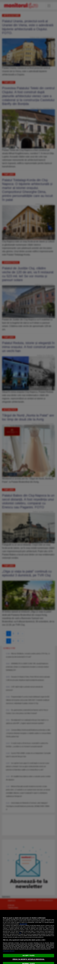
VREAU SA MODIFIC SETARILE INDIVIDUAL (28, 959)
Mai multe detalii (23, 924)
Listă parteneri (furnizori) (9, 951)
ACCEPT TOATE (28, 955)
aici (20, 932)
